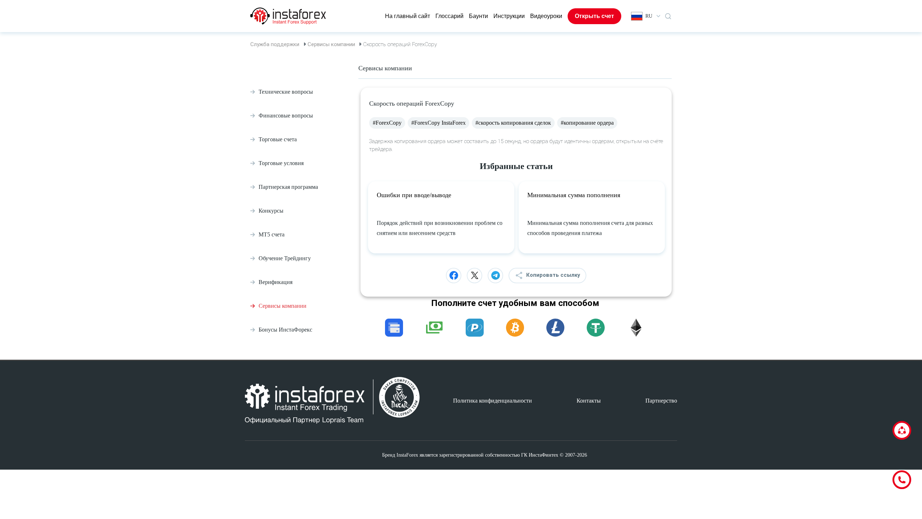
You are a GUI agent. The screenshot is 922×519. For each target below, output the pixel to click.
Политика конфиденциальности (492, 401)
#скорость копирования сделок (513, 123)
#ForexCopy (387, 123)
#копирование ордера (587, 123)
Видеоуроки (546, 16)
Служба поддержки (274, 44)
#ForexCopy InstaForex (438, 123)
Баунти (478, 16)
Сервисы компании (331, 44)
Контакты (589, 401)
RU (648, 16)
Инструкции (509, 16)
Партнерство (661, 401)
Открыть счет (594, 16)
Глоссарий (449, 16)
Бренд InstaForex (400, 455)
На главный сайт (407, 16)
